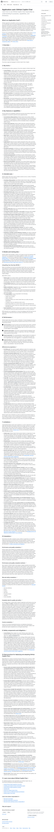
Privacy (14, 828)
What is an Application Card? (11, 20)
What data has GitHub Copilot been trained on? (13, 262)
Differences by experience (9, 347)
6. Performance (7, 317)
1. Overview (5, 45)
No (9, 812)
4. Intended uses (7, 174)
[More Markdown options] (50, 10)
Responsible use (16, 4)
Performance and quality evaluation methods (13, 563)
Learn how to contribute (30, 817)
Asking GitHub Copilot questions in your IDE (13, 784)
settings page (21, 761)
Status (17, 828)
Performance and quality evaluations (11, 547)
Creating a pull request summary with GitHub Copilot (14, 785)
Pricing (20, 828)
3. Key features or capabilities (11, 111)
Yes (4, 812)
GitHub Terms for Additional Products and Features (14, 791)
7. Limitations (6, 422)
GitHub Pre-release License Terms (10, 790)
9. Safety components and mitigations (16, 544)
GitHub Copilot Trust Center (9, 793)
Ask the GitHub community (7, 821)
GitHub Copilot (9, 4)
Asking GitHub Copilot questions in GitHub (12, 787)
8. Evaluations (6, 536)
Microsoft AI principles (8, 798)
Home (5, 4)
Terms (11, 828)
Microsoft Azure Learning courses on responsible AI (14, 801)
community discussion (15, 770)
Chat (21, 4)
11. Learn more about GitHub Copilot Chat (15, 778)
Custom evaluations (7, 622)
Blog (29, 828)
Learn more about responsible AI (10, 796)
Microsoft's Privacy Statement (10, 531)
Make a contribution (32, 815)
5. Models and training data (10, 252)
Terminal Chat (6, 788)
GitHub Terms (15, 41)
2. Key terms (6, 65)
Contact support (6, 823)
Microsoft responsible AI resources (11, 800)
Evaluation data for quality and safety (11, 600)
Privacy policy (4, 814)
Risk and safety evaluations (9, 577)
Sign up (51, 1)
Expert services (25, 828)
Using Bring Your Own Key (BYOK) (11, 265)
